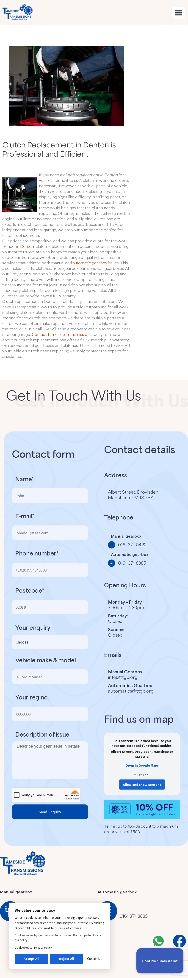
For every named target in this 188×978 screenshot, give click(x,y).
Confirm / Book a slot (160, 961)
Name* (24, 479)
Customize (94, 958)
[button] (178, 13)
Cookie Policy (23, 948)
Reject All (66, 958)
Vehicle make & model (45, 660)
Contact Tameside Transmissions (61, 334)
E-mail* (24, 516)
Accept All (31, 958)
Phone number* (36, 553)
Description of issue (42, 734)
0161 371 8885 (134, 916)
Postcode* (29, 590)
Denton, (27, 246)
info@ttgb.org (123, 677)
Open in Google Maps (142, 765)
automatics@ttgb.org (131, 690)
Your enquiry (32, 627)
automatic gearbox (90, 262)
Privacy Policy (43, 948)
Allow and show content (142, 784)
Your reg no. (32, 697)
